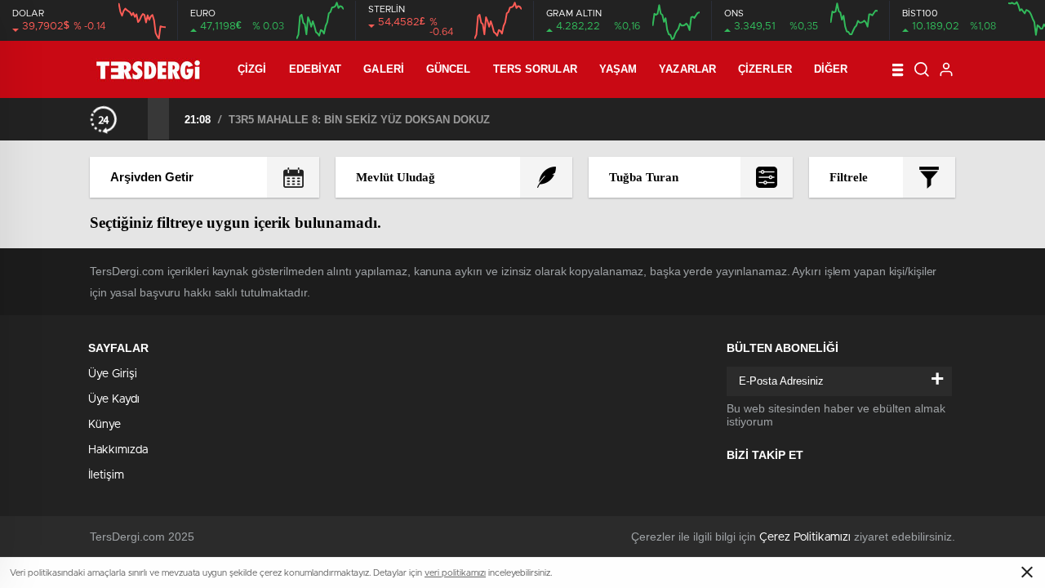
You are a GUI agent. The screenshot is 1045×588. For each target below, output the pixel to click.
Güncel (448, 69)
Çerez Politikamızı (805, 537)
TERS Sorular (535, 69)
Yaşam (618, 69)
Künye (104, 424)
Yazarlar (687, 69)
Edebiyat (315, 69)
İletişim (106, 475)
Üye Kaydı (114, 399)
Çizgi (252, 69)
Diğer (831, 69)
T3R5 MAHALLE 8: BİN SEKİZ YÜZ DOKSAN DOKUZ (359, 120)
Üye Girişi (112, 374)
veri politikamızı (455, 572)
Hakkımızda (118, 450)
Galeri (383, 69)
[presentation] (137, 118)
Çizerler (765, 69)
